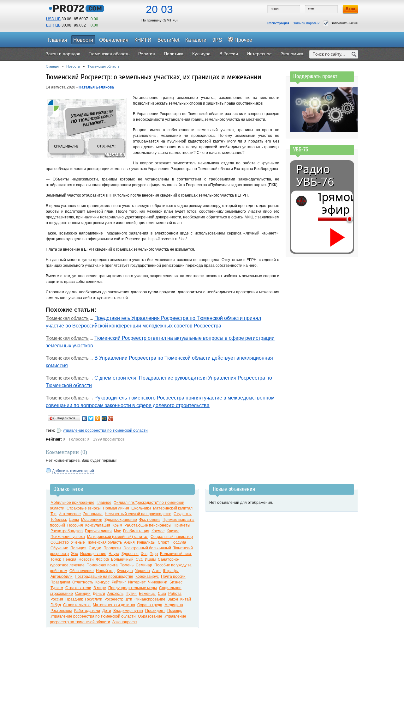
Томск (55, 559)
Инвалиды (146, 542)
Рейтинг (119, 582)
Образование (150, 616)
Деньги (99, 593)
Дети (106, 610)
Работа (174, 593)
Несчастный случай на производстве (138, 514)
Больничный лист (176, 554)
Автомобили (61, 576)
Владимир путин (128, 610)
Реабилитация (136, 531)
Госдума (178, 542)
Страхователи (78, 588)
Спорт (163, 542)
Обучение (59, 548)
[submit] (354, 54)
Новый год (105, 571)
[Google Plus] (111, 418)
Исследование (93, 554)
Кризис (173, 531)
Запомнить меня (344, 23)
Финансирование (149, 599)
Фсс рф (102, 559)
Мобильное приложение (72, 502)
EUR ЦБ (53, 25)
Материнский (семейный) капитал (117, 536)
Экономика (93, 514)
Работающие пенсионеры (147, 525)
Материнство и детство (114, 605)
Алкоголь (115, 593)
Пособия (75, 525)
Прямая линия (116, 508)
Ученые (78, 542)
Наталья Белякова (96, 87)
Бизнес (175, 582)
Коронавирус (147, 576)
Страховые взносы (84, 508)
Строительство (77, 605)
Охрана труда (149, 605)
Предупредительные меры (132, 588)
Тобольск (58, 519)
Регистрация (278, 23)
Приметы (182, 525)
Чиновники (157, 582)
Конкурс (102, 582)
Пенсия (69, 559)
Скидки (95, 548)
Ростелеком (61, 610)
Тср (53, 514)
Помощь (174, 610)
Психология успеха (67, 536)
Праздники (60, 582)
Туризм (56, 588)
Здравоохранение (120, 519)
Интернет (137, 582)
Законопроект (124, 622)
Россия (56, 599)
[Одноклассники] (97, 418)
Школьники (141, 508)
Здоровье (130, 554)
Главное (104, 502)
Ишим (150, 559)
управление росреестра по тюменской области (105, 430)
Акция (129, 542)
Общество (59, 542)
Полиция (78, 548)
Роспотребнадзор (66, 531)
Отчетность (82, 582)
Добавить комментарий (73, 471)
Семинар (144, 565)
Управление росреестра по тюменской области (93, 616)
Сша (162, 593)
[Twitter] (91, 418)
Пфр (154, 554)
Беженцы (147, 593)
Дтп (129, 599)
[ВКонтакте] (84, 418)
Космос (158, 531)
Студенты (183, 514)
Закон (173, 599)
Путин (131, 593)
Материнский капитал (173, 508)
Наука (114, 554)
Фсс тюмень (149, 519)
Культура (125, 571)
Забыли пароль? (306, 23)
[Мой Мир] (104, 418)
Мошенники (91, 519)
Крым (117, 525)
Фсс (144, 554)
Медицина (173, 605)
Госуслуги (93, 599)
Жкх (74, 554)
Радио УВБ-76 (315, 175)
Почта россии (173, 576)
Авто (156, 571)
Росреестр (113, 599)
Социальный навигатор (172, 536)
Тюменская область (103, 66)
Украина (142, 571)
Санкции (83, 593)
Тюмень (127, 565)
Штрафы (171, 571)
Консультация (97, 525)
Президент (155, 610)
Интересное (70, 514)
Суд (139, 559)
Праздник (74, 599)
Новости (73, 66)
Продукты (112, 548)
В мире (99, 588)
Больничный (122, 559)
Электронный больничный (147, 548)
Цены (74, 519)
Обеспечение (81, 571)
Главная (52, 66)
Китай (185, 599)
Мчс (117, 531)
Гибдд (55, 605)
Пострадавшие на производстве (104, 576)
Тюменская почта (102, 565)
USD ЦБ (53, 19)
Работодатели (87, 610)
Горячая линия (98, 531)
